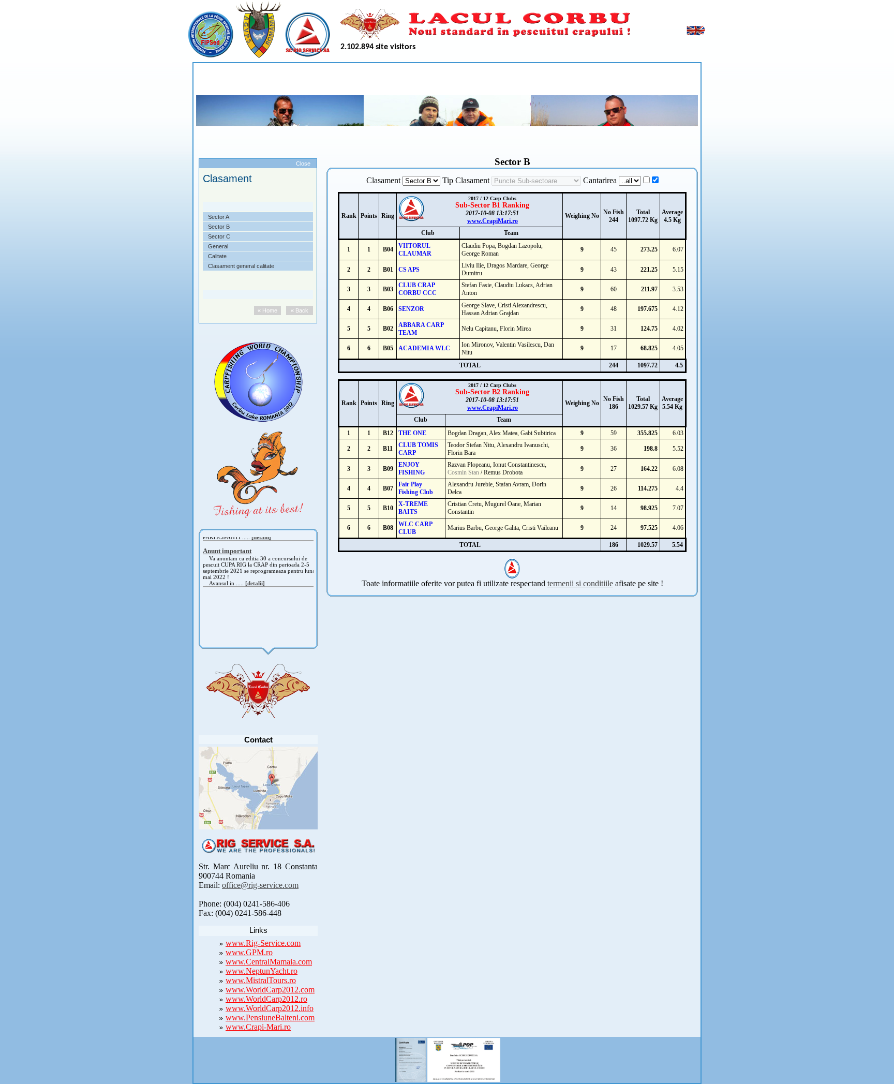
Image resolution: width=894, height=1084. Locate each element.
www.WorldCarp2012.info (270, 1008)
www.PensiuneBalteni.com (270, 1017)
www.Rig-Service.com (263, 943)
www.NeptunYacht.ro (261, 971)
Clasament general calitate (241, 266)
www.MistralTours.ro (261, 980)
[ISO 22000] (410, 1058)
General (218, 246)
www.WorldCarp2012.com (270, 989)
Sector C (219, 236)
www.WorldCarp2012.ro (266, 998)
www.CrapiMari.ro (492, 221)
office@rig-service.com (260, 885)
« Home (267, 310)
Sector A (218, 217)
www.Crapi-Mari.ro (258, 1026)
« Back (299, 310)
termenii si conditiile (580, 583)
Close (303, 163)
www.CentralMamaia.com (269, 961)
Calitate (217, 256)
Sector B (219, 227)
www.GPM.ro (249, 952)
